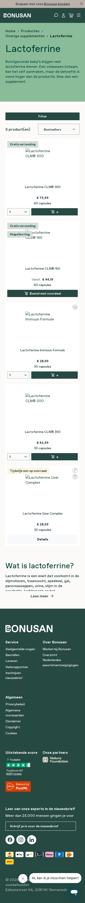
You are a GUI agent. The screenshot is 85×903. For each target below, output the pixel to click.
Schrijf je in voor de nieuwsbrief (34, 826)
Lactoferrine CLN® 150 (42, 268)
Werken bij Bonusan (57, 649)
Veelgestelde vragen (20, 649)
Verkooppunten (16, 667)
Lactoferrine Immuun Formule (42, 350)
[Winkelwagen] (71, 15)
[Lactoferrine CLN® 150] (42, 247)
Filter (42, 116)
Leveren (11, 661)
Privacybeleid (15, 704)
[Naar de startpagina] (17, 14)
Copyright (12, 727)
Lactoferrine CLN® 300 (43, 187)
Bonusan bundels (57, 4)
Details (42, 539)
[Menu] (78, 15)
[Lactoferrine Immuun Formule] (42, 329)
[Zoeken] (56, 15)
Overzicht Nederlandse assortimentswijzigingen (60, 660)
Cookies (11, 733)
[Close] (81, 3)
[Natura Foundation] (59, 760)
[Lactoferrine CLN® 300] (42, 165)
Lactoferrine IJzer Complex (43, 513)
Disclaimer (13, 721)
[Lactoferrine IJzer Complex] (42, 492)
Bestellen (12, 655)
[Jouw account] (63, 15)
